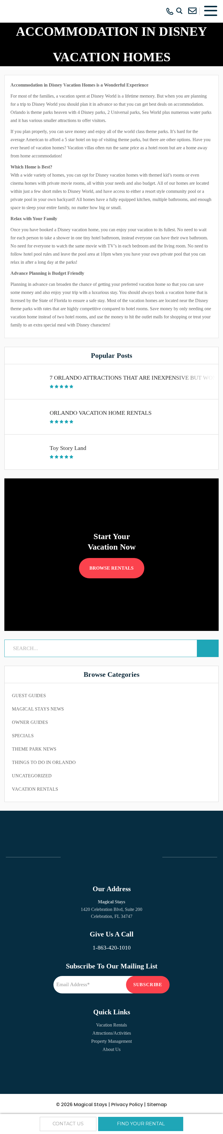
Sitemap (157, 1104)
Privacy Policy (127, 1104)
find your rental (141, 1123)
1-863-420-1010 (112, 947)
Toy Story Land (68, 448)
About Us (111, 1049)
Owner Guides (30, 722)
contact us (68, 1123)
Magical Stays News (38, 708)
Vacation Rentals (35, 789)
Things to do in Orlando (44, 762)
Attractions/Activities (111, 1033)
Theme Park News (34, 749)
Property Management (111, 1041)
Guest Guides (29, 695)
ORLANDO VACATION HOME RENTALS (101, 413)
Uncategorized (32, 775)
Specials (23, 735)
